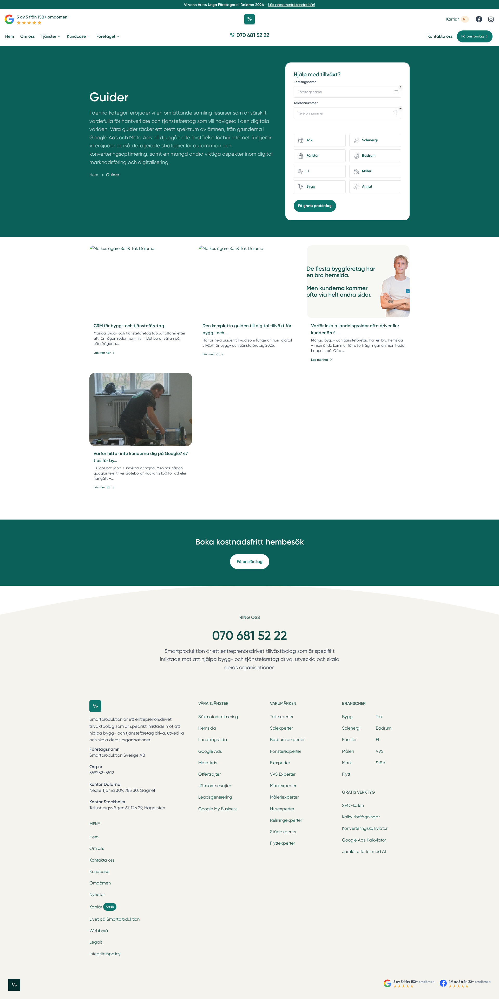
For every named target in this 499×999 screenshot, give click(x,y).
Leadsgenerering (215, 797)
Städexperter (283, 831)
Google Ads (210, 751)
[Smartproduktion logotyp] (249, 19)
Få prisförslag (249, 561)
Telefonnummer (306, 103)
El (377, 739)
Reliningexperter (286, 820)
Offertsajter (209, 774)
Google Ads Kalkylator (364, 840)
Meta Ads (207, 762)
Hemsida (207, 728)
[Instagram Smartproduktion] (491, 19)
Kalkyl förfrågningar (361, 816)
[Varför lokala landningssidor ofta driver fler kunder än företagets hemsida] (358, 281)
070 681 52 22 (249, 635)
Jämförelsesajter (214, 785)
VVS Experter (283, 774)
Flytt (346, 774)
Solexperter (281, 728)
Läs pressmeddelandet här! (291, 5)
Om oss (96, 848)
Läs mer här (102, 353)
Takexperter (281, 716)
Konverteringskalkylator (365, 828)
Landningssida (212, 739)
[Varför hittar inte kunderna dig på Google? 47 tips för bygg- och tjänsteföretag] (140, 409)
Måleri (348, 751)
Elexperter (280, 762)
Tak (379, 716)
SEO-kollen (353, 805)
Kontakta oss (440, 36)
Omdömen (100, 883)
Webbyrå (98, 930)
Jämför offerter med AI (364, 851)
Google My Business (218, 808)
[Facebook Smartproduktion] (479, 19)
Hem (94, 836)
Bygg (347, 716)
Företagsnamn (305, 82)
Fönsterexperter (285, 751)
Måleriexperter (284, 797)
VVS (380, 751)
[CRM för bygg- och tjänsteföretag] (140, 281)
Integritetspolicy (105, 953)
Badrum (383, 728)
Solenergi (351, 728)
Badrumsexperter (287, 739)
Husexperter (282, 808)
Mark (347, 762)
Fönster (349, 739)
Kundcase (99, 871)
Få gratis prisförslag (315, 206)
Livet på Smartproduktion (114, 919)
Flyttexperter (282, 843)
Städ (380, 762)
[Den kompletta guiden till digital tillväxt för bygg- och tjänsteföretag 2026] (249, 281)
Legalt (95, 942)
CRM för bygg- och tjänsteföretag (129, 325)
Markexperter (283, 785)
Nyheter (97, 894)
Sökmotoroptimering (218, 716)
